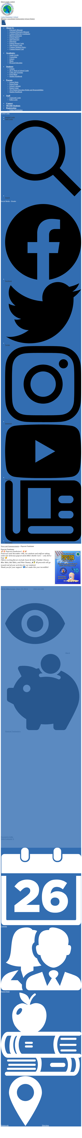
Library (11, 59)
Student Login (10, 117)
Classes (11, 69)
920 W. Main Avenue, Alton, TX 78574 (14, 589)
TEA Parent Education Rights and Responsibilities (26, 90)
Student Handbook (15, 76)
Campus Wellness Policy (17, 47)
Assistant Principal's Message (19, 32)
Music (11, 61)
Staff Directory (14, 40)
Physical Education (15, 63)
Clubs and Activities (16, 72)
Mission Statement (15, 36)
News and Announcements (10, 546)
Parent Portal (13, 84)
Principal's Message (16, 30)
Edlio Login (13, 100)
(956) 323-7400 (38, 589)
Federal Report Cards (16, 43)
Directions (12, 41)
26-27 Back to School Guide (19, 70)
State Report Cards (15, 45)
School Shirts (13, 82)
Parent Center (14, 88)
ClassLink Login (15, 98)
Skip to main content (8, 2)
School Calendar (15, 86)
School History (14, 38)
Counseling (13, 57)
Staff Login (9, 119)
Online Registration (16, 110)
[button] (10, 28)
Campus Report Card (16, 49)
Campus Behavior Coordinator (19, 34)
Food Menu (13, 74)
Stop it (67, 653)
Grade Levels (13, 55)
